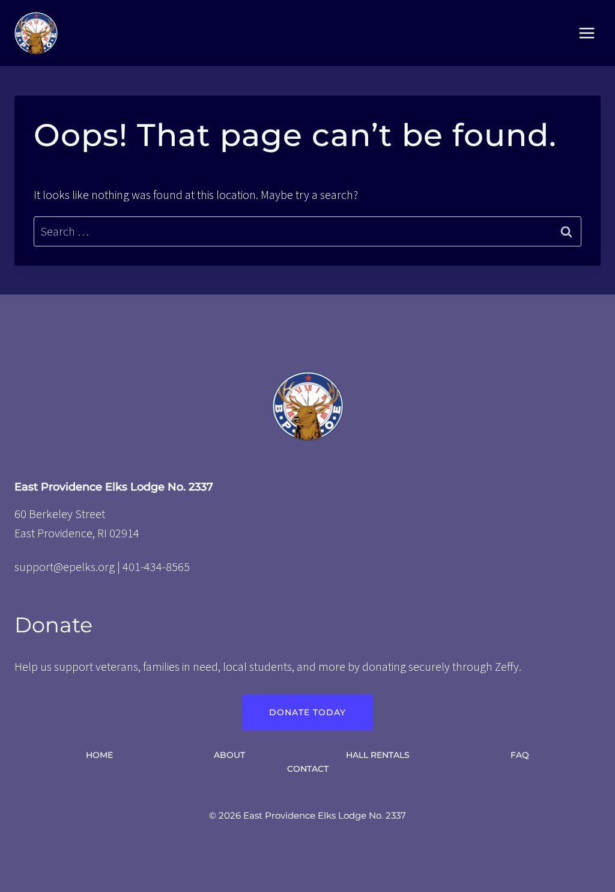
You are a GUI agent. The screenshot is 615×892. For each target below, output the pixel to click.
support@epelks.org (64, 566)
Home (99, 755)
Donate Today (307, 712)
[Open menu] (586, 32)
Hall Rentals (378, 755)
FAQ (519, 755)
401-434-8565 (156, 566)
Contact (308, 768)
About (229, 755)
